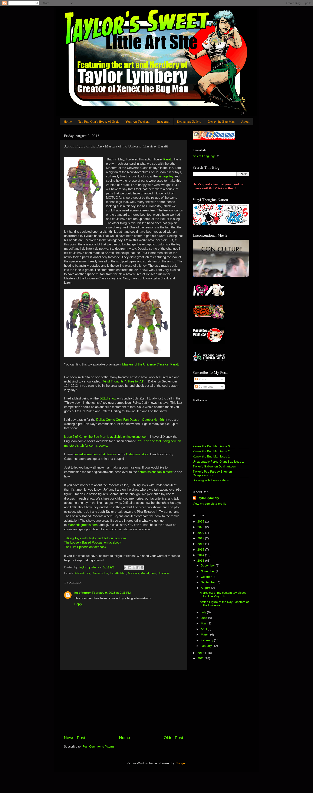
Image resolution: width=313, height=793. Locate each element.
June (204, 617)
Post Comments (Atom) (98, 746)
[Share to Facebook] (138, 567)
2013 (201, 560)
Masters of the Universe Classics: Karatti (150, 364)
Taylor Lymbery (208, 498)
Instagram (163, 121)
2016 (201, 543)
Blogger (180, 763)
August (206, 587)
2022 (201, 527)
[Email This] (126, 567)
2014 (201, 555)
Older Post (173, 737)
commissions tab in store (155, 472)
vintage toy (166, 176)
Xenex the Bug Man (221, 121)
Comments (205, 386)
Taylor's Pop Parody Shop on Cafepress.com (212, 473)
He (106, 573)
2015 (201, 549)
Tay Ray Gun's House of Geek (98, 121)
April (204, 629)
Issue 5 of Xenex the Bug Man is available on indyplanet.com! (106, 436)
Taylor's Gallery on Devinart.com (215, 466)
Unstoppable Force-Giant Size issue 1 (218, 461)
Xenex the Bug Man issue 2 (211, 451)
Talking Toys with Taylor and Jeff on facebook (95, 538)
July (204, 612)
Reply (78, 604)
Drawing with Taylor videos (211, 480)
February (207, 640)
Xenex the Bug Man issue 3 (211, 446)
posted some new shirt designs (95, 454)
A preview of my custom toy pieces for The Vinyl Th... (223, 594)
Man (123, 573)
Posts (202, 379)
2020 (201, 532)
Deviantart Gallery (189, 121)
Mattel (145, 573)
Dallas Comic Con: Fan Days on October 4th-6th (130, 419)
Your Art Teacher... (138, 121)
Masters (133, 573)
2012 (201, 652)
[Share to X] (134, 567)
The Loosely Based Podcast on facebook (92, 542)
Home (68, 121)
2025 (201, 521)
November (208, 571)
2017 (201, 538)
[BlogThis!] (130, 567)
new (153, 573)
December (208, 565)
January (206, 645)
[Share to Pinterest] (142, 567)
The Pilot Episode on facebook (85, 547)
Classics (97, 573)
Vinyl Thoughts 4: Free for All (123, 381)
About (245, 121)
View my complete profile (209, 503)
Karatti (167, 159)
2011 (201, 658)
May (204, 623)
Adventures (82, 573)
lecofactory (82, 592)
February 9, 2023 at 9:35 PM (111, 592)
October (206, 576)
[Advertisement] (123, 702)
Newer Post (74, 737)
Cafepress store (137, 454)
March (205, 634)
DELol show (107, 398)
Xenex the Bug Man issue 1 (211, 456)
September (209, 582)
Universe (163, 573)
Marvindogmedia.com (82, 525)
